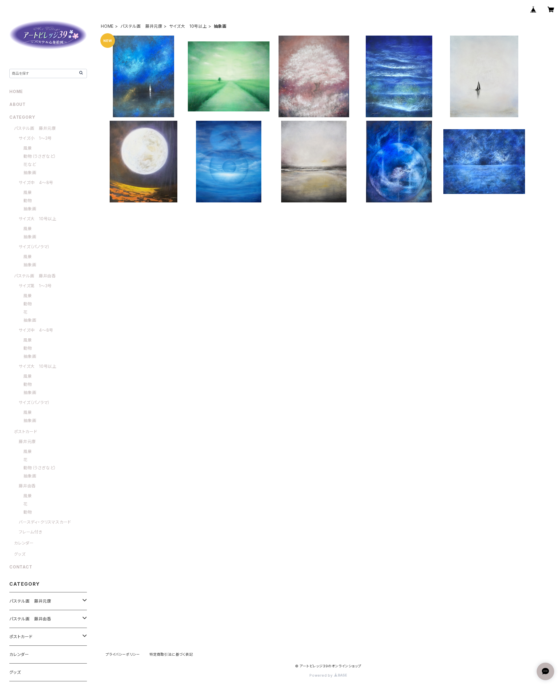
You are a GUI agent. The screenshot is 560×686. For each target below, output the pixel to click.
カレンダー (24, 542)
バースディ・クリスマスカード (45, 521)
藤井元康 (27, 441)
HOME (107, 26)
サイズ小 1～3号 (35, 138)
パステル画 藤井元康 (141, 26)
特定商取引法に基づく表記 (171, 654)
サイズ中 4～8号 (36, 182)
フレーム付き (30, 531)
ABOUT (17, 104)
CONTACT (20, 566)
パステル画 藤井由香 (35, 275)
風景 (27, 148)
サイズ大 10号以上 (188, 26)
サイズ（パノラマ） (34, 246)
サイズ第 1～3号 (35, 285)
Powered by (321, 675)
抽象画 (29, 172)
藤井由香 (27, 485)
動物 (27, 200)
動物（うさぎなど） (39, 156)
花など (29, 164)
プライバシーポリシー (123, 654)
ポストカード (25, 431)
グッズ (19, 554)
